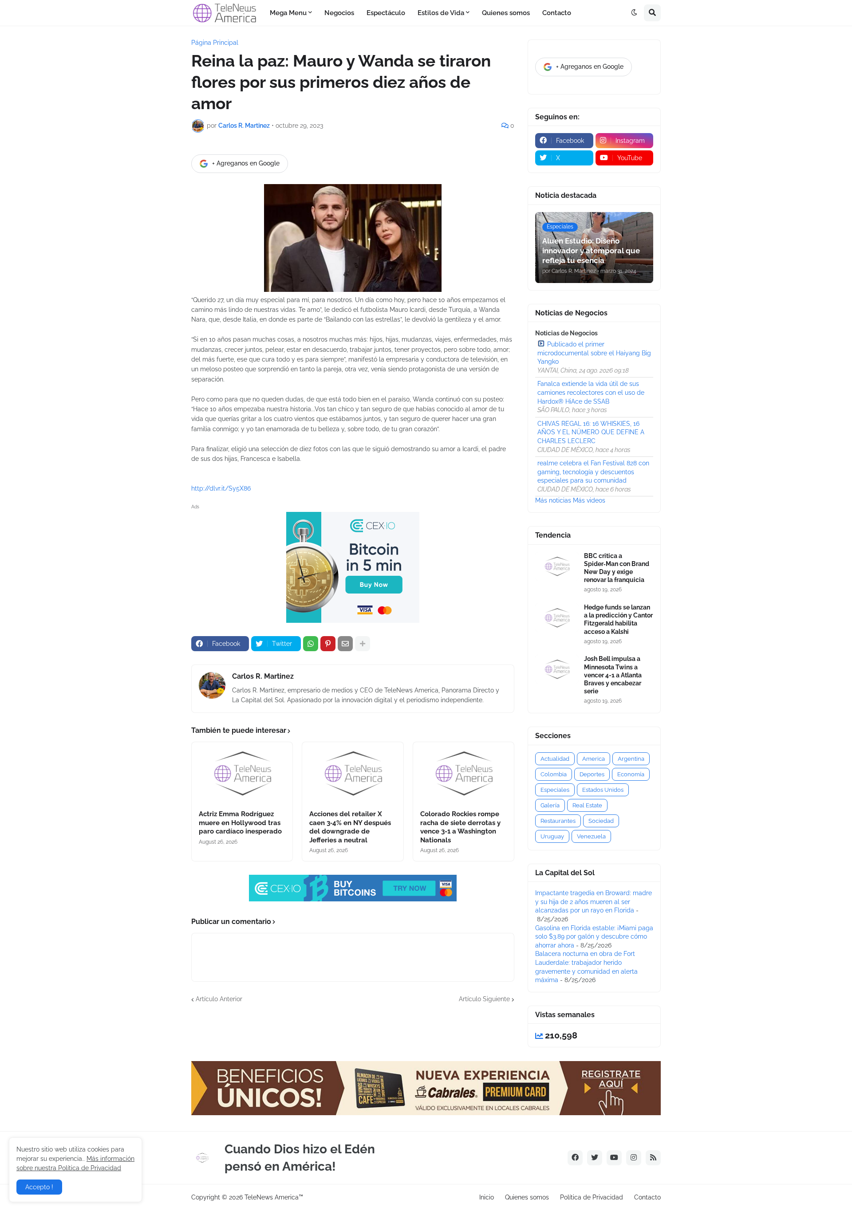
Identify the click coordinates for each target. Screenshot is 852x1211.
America (593, 758)
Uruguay (552, 836)
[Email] (345, 643)
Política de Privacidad (591, 1197)
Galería (550, 805)
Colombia (553, 774)
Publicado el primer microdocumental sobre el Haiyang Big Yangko (594, 353)
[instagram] (633, 1157)
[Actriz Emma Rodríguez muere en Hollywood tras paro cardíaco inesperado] (242, 773)
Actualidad (554, 758)
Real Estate (587, 805)
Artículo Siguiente (484, 999)
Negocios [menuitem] (339, 13)
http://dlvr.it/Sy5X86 (221, 488)
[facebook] (575, 1157)
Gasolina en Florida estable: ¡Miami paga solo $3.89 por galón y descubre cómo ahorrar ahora (594, 936)
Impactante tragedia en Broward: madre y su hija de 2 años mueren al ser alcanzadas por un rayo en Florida (593, 901)
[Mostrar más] (362, 643)
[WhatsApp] (310, 643)
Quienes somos (527, 1197)
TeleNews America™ (274, 1197)
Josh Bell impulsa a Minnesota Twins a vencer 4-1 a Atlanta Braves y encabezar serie (613, 675)
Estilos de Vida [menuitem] (441, 13)
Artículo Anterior (219, 999)
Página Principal (214, 42)
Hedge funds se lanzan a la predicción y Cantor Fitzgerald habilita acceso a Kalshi (618, 619)
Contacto (647, 1197)
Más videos (589, 500)
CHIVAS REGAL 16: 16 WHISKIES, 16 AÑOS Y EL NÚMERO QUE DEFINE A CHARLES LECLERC (590, 432)
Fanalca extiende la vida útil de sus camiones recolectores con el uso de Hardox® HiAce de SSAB (590, 392)
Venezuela (591, 836)
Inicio (486, 1197)
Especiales (554, 789)
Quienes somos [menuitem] (506, 13)
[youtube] (614, 1157)
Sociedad (601, 821)
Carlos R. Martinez (263, 676)
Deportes (592, 774)
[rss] (653, 1157)
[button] (634, 12)
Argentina (631, 758)
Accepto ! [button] (39, 1187)
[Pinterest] (327, 643)
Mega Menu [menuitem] (288, 13)
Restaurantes (558, 821)
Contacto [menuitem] (556, 13)
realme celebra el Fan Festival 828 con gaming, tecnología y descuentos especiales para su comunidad (593, 472)
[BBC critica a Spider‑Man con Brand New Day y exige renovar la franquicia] (557, 566)
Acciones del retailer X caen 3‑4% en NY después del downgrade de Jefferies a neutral (350, 827)
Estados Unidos (602, 789)
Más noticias (553, 500)
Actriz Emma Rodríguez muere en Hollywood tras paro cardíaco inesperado (240, 822)
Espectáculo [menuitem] (386, 13)
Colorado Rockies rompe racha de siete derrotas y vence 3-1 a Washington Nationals (460, 827)
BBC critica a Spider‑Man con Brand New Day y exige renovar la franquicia (616, 568)
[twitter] (594, 1157)
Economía (630, 774)
